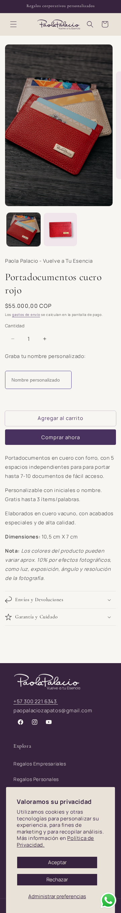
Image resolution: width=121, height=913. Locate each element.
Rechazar (57, 879)
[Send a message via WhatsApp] (108, 900)
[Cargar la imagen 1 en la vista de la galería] (23, 230)
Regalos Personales (36, 779)
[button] (13, 24)
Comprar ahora (60, 437)
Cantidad (15, 326)
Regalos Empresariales (39, 763)
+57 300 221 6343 (35, 701)
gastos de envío (26, 314)
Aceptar (57, 862)
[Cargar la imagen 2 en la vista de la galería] (60, 230)
